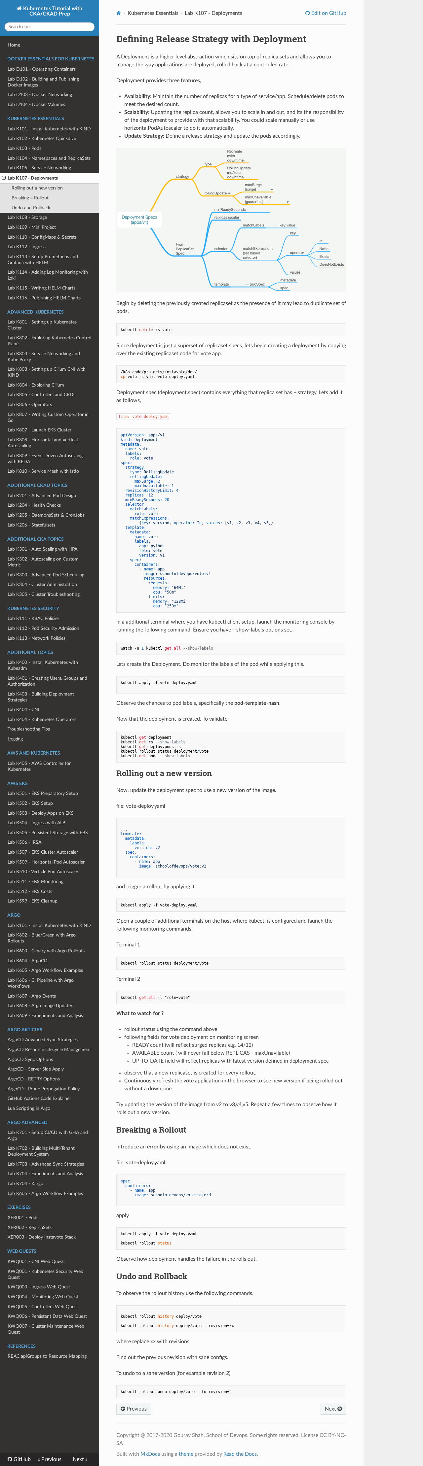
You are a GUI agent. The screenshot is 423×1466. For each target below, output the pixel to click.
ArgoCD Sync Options (30, 1059)
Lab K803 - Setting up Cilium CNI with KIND (47, 372)
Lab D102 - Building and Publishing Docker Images (43, 82)
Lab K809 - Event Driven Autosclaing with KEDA (45, 458)
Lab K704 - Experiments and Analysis (45, 1173)
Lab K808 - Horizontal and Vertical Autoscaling (43, 442)
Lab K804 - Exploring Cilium (36, 385)
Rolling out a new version (37, 188)
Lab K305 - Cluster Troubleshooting (44, 594)
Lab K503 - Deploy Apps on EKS (41, 813)
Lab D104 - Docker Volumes (36, 104)
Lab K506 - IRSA (24, 842)
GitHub (21, 1459)
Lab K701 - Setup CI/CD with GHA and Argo (48, 1135)
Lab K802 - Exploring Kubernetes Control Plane (49, 340)
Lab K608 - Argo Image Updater (40, 1005)
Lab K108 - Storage (27, 217)
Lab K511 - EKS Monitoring (35, 881)
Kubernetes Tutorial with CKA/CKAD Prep (52, 11)
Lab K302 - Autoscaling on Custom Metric (43, 562)
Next (331, 1409)
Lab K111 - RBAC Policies (33, 618)
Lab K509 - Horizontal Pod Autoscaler (46, 862)
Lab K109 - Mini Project (32, 227)
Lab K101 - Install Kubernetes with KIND (49, 128)
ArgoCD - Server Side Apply (36, 1069)
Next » (80, 1459)
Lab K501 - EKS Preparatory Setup (43, 793)
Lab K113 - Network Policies (36, 638)
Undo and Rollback (31, 207)
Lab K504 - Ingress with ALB (36, 822)
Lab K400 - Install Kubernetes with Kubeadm (43, 665)
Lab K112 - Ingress (27, 246)
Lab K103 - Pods (24, 148)
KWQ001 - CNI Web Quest (36, 1261)
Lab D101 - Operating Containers (42, 69)
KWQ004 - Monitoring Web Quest (43, 1296)
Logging (15, 738)
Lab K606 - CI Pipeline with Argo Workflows (41, 983)
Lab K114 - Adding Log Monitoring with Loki (48, 275)
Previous (136, 1409)
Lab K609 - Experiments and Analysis (45, 1015)
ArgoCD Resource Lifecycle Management (49, 1049)
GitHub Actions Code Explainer (39, 1098)
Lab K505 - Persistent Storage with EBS (48, 832)
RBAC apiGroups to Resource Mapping (47, 1356)
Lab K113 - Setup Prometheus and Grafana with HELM (43, 259)
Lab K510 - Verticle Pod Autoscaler (43, 871)
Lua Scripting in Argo (29, 1108)
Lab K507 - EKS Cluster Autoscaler (43, 852)
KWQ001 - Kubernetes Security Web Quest (45, 1274)
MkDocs (150, 1454)
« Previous (49, 1459)
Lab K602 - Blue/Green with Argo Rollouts (42, 938)
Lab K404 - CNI (23, 709)
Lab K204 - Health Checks (34, 505)
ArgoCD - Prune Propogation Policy (44, 1088)
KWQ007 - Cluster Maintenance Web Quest (46, 1329)
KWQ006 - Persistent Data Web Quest (47, 1316)
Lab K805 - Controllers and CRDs (41, 394)
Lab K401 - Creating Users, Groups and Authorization (47, 681)
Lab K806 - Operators (30, 404)
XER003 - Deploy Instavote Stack (42, 1237)
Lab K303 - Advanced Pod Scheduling (46, 574)
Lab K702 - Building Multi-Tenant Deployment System (41, 1151)
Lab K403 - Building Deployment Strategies (41, 697)
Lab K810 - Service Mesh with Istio (43, 471)
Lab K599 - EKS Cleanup (33, 901)
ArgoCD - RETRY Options (34, 1078)
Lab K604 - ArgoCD (28, 960)
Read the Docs (240, 1454)
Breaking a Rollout (30, 197)
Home (14, 45)
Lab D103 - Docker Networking (40, 94)
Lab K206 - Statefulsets (31, 525)
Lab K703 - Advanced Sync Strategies (46, 1164)
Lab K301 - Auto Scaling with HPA (42, 549)
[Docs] (118, 13)
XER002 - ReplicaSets (30, 1227)
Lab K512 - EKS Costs (30, 891)
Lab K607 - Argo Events (32, 996)
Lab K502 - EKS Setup (30, 803)
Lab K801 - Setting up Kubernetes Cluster (42, 325)
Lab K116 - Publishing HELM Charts (44, 297)
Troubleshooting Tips (29, 729)
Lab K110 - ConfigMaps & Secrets (42, 237)
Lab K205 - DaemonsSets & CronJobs (46, 515)
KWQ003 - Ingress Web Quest (39, 1286)
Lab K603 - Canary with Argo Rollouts (46, 950)
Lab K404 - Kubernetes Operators (42, 719)
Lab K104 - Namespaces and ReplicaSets (49, 158)
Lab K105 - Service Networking (39, 167)
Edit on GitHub (328, 13)
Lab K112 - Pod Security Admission (43, 628)
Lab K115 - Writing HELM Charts (41, 288)
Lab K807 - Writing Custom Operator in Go (48, 417)
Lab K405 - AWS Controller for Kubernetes (39, 766)
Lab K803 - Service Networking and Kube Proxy (44, 356)
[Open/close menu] (4, 178)
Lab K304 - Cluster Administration (42, 584)
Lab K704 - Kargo (25, 1183)
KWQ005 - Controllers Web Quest (43, 1306)
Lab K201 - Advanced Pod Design (42, 495)
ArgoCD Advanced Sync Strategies (43, 1039)
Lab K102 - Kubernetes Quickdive (42, 138)
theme (186, 1454)
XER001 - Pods (23, 1217)
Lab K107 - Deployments (33, 178)
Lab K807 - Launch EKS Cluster (39, 429)
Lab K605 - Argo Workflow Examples (45, 970)
